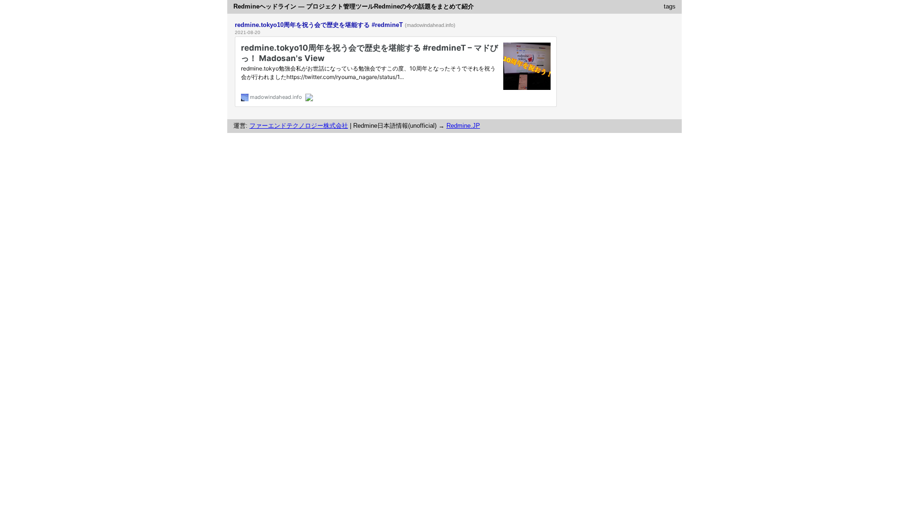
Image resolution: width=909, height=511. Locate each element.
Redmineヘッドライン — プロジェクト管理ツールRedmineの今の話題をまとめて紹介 (353, 6)
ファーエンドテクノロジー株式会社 (299, 125)
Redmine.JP (463, 125)
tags (670, 6)
